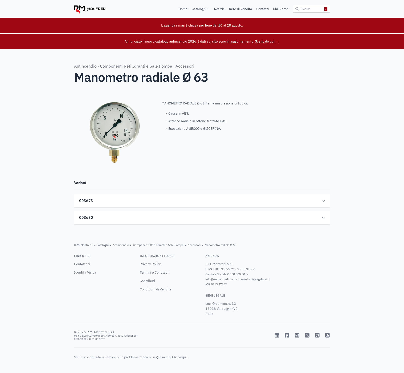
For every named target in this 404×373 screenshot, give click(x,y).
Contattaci (82, 264)
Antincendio (85, 66)
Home (182, 9)
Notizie (219, 9)
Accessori (184, 66)
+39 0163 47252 (216, 284)
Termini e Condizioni (155, 272)
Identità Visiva (85, 272)
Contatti (262, 9)
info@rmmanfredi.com (220, 279)
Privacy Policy (150, 264)
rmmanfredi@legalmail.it (254, 279)
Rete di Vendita (240, 9)
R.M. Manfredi (83, 245)
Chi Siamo (280, 9)
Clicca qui (179, 357)
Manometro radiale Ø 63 (220, 245)
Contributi (147, 281)
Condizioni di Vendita (155, 289)
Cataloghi (102, 245)
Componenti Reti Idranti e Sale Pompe (136, 66)
